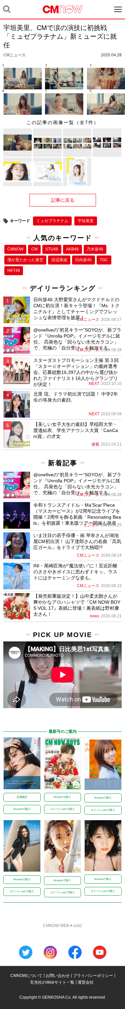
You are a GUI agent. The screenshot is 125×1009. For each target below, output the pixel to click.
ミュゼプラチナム (52, 220)
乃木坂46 (95, 249)
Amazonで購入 (22, 809)
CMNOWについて (26, 975)
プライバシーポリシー (93, 975)
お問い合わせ (58, 975)
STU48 (51, 249)
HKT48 (13, 270)
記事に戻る (62, 200)
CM (34, 249)
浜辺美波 (59, 260)
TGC (104, 260)
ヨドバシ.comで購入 (62, 809)
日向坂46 (83, 260)
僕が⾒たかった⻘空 (25, 260)
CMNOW (15, 249)
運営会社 (86, 982)
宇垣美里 (86, 220)
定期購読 (22, 797)
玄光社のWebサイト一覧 (52, 982)
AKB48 (72, 249)
